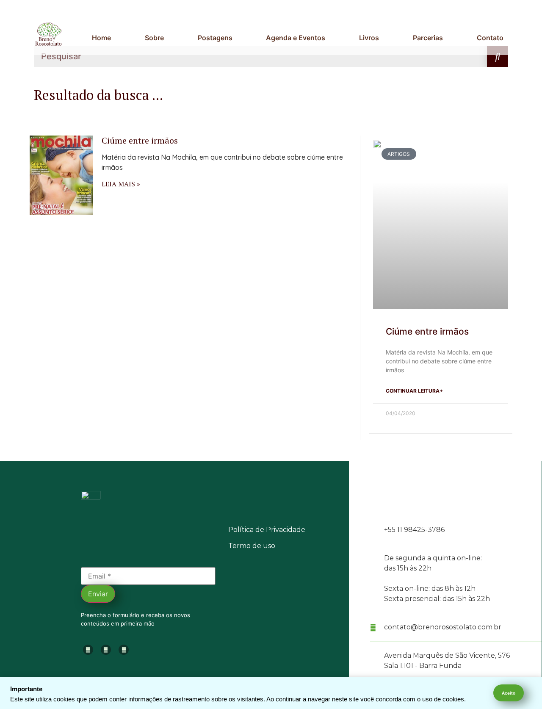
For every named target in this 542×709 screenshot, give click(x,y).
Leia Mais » (121, 183)
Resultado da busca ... (98, 95)
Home (101, 37)
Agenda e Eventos (295, 37)
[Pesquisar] (497, 56)
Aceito (508, 692)
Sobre (154, 37)
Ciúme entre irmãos (140, 140)
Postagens (215, 37)
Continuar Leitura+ (414, 391)
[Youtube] (106, 650)
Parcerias (428, 37)
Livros (369, 37)
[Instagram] (88, 650)
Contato (490, 37)
